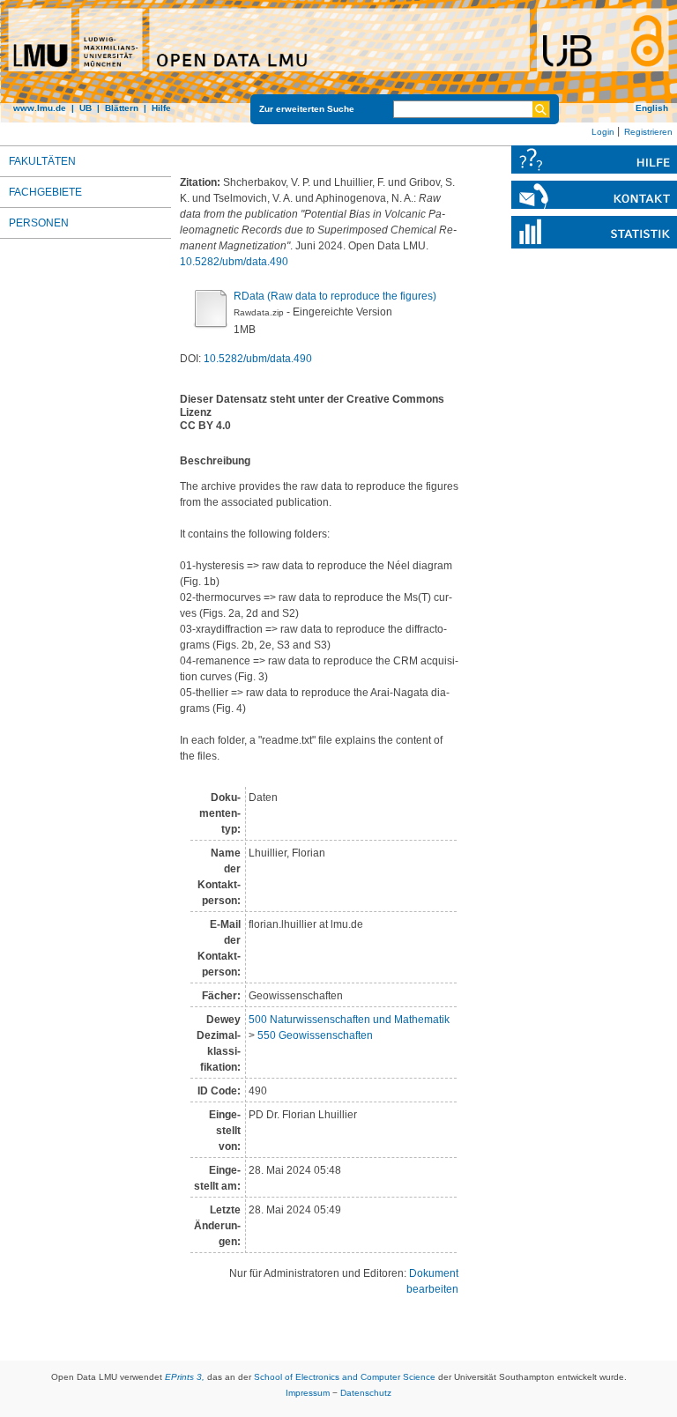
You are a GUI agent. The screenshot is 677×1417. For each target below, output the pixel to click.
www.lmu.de (39, 108)
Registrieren (648, 132)
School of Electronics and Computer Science (344, 1377)
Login (602, 132)
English (652, 108)
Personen (39, 223)
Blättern (121, 108)
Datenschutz (365, 1393)
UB (85, 108)
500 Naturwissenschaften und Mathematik (349, 1019)
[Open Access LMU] (338, 61)
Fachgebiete (45, 192)
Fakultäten (42, 161)
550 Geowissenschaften (315, 1035)
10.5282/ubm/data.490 (234, 262)
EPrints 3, (185, 1377)
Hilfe (161, 108)
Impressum (308, 1393)
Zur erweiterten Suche (306, 109)
